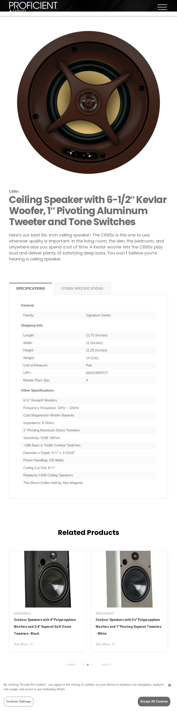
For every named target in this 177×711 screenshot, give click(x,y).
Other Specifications (82, 288)
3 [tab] (92, 665)
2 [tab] (88, 665)
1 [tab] (84, 665)
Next (106, 665)
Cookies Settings (18, 701)
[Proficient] (33, 7)
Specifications (30, 288)
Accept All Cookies (154, 701)
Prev (71, 665)
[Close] (170, 685)
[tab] (30, 288)
